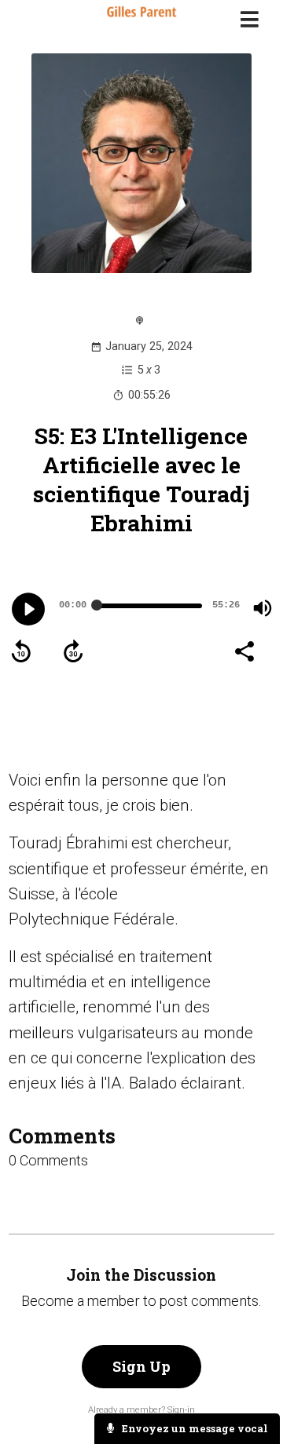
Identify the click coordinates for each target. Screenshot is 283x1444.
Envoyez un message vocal (193, 1428)
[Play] (28, 609)
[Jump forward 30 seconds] (73, 651)
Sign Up (141, 1366)
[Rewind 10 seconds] (21, 651)
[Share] (243, 650)
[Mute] (262, 608)
